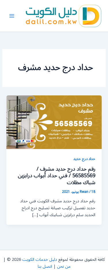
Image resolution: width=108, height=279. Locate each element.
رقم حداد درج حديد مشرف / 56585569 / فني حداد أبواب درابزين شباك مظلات (56, 175)
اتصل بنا (45, 266)
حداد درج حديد (84, 159)
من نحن (64, 266)
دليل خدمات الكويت (39, 259)
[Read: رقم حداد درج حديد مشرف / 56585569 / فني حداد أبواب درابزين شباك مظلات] (53, 122)
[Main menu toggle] (12, 16)
